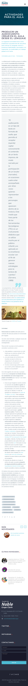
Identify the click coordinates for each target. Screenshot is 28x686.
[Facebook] (2, 517)
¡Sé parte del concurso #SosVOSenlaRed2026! (14, 570)
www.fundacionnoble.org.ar (11, 619)
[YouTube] (16, 674)
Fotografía (16, 507)
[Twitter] (5, 517)
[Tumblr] (9, 517)
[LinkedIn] (12, 517)
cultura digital (7, 507)
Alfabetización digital (8, 499)
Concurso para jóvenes (9, 504)
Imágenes (17, 509)
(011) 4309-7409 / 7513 (11, 616)
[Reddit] (14, 517)
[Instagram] (14, 674)
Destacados (19, 56)
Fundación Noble (7, 509)
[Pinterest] (7, 517)
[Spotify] (18, 674)
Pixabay (19, 321)
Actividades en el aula (9, 496)
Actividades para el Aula (8, 56)
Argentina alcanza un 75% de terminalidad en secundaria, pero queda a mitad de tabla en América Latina (16, 561)
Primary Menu (25, 4)
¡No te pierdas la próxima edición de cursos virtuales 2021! (17, 535)
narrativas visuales (8, 512)
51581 (13, 321)
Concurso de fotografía (9, 502)
